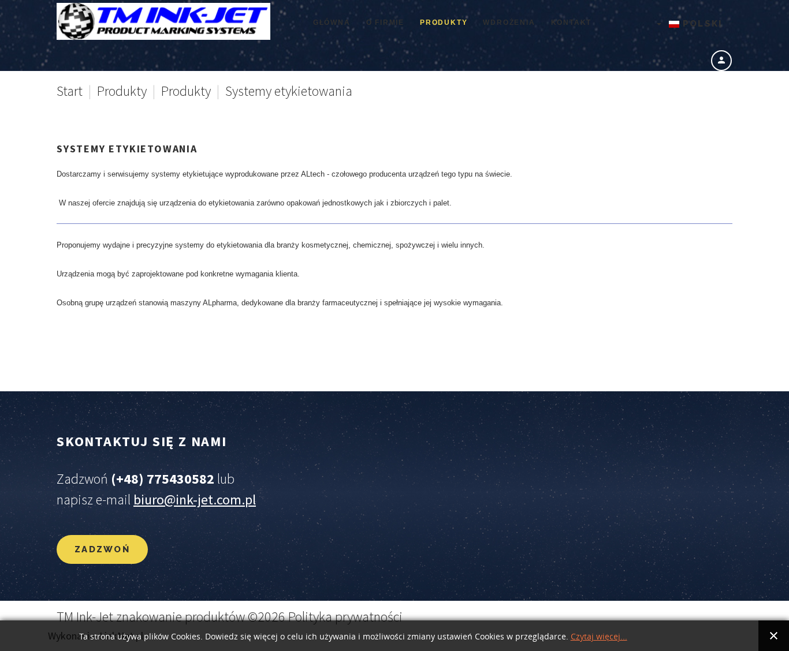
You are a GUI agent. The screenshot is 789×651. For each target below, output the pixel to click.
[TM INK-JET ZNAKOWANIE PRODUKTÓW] (163, 21)
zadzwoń (102, 549)
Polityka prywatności (345, 617)
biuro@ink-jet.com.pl (194, 499)
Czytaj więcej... (599, 637)
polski (701, 23)
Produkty (122, 91)
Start (70, 91)
